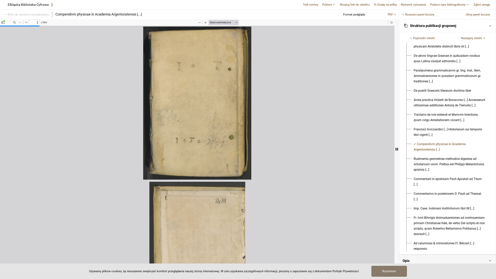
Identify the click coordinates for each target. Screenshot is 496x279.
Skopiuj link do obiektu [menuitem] (354, 4)
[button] (447, 26)
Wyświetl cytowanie (413, 4)
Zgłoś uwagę (482, 4)
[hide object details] (396, 149)
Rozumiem (389, 271)
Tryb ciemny (310, 4)
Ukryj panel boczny (478, 14)
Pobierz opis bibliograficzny (448, 4)
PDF (390, 14)
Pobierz (327, 4)
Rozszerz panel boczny (419, 14)
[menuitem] (450, 43)
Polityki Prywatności (345, 271)
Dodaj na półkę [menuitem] (387, 4)
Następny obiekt (471, 38)
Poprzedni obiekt (424, 38)
